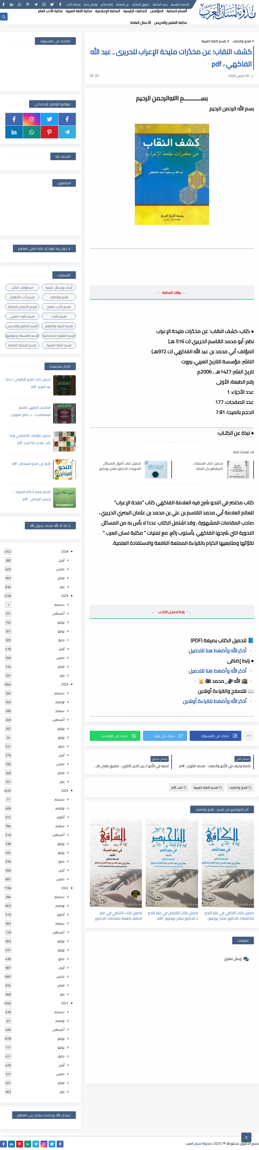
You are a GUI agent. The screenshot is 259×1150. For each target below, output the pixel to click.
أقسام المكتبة (176, 11)
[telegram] (35, 4)
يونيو (61, 631)
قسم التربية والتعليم (59, 326)
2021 (64, 1003)
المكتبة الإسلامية (107, 11)
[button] (215, 736)
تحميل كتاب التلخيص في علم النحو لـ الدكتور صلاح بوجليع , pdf (173, 915)
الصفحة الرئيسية (180, 4)
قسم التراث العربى (22, 316)
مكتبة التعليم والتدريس (170, 22)
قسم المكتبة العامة (22, 345)
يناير (62, 587)
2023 (64, 790)
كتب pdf (177, 787)
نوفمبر (59, 702)
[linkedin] (11, 4)
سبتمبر (59, 711)
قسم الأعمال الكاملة (22, 307)
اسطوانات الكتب (22, 287)
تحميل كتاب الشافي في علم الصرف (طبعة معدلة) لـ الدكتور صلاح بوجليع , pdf (118, 915)
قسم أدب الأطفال (22, 297)
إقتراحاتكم (107, 4)
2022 (64, 888)
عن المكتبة (122, 4)
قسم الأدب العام (59, 307)
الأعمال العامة (140, 22)
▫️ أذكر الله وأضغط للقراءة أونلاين (218, 701)
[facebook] (60, 4)
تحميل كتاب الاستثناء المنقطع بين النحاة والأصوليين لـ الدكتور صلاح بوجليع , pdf (204, 466)
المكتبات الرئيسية (135, 11)
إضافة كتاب (73, 4)
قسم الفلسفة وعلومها (22, 335)
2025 (64, 596)
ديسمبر (59, 604)
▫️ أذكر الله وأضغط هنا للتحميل (221, 650)
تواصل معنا (91, 4)
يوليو (60, 622)
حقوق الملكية (141, 4)
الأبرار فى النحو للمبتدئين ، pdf (31, 464)
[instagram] (43, 4)
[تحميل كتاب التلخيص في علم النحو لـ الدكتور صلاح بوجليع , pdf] (172, 863)
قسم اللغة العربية (213, 41)
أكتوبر (60, 817)
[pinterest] (27, 4)
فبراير (61, 578)
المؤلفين (156, 11)
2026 (64, 551)
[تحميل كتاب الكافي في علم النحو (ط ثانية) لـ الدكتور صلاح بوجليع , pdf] (228, 863)
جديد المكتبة (160, 4)
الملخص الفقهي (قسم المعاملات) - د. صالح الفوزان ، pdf (30, 414)
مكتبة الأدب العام (50, 11)
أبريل (61, 560)
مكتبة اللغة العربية (79, 11)
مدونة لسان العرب (198, 1143)
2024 (64, 684)
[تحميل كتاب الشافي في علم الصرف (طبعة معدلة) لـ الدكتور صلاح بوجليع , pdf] (116, 863)
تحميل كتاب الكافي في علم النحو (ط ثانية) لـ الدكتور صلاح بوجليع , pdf (229, 915)
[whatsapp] (19, 4)
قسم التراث (59, 316)
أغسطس (58, 613)
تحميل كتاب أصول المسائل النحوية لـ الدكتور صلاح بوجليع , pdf (120, 466)
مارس (60, 569)
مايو (61, 640)
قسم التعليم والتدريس (22, 326)
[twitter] (52, 4)
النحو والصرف (241, 41)
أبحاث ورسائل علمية (58, 287)
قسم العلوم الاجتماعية (59, 335)
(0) (92, 75)
